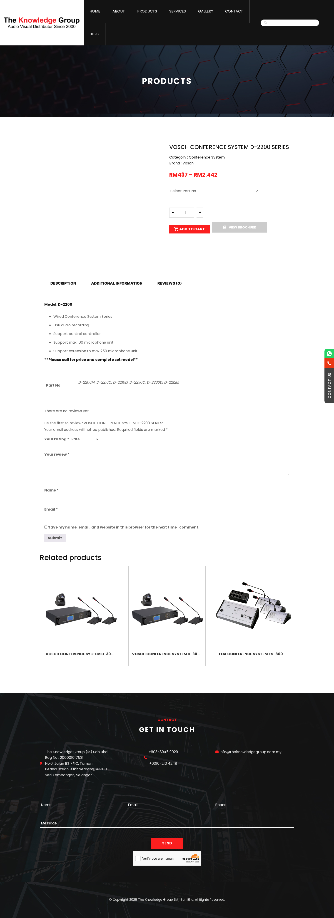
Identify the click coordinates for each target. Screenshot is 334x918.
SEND (167, 843)
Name (51, 490)
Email (51, 509)
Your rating (56, 439)
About (118, 11)
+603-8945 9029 (163, 751)
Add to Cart (192, 229)
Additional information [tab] (116, 283)
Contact (234, 11)
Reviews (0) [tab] (169, 283)
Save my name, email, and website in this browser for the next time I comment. (123, 527)
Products (147, 11)
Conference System (207, 157)
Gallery (205, 11)
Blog (94, 34)
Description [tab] (63, 283)
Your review (57, 454)
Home (95, 11)
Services (177, 11)
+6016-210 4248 (163, 763)
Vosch (188, 163)
